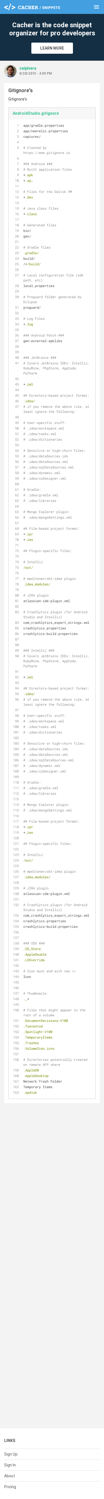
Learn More (52, 48)
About (9, 1475)
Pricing (10, 1486)
